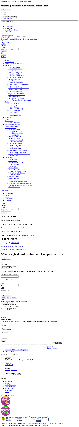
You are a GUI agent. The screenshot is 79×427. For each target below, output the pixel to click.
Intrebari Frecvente (10, 385)
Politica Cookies (10, 351)
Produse (3, 57)
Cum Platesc (8, 390)
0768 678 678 (5, 37)
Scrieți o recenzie (6, 259)
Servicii (7, 392)
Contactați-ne (9, 26)
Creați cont (8, 32)
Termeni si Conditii (10, 386)
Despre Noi (8, 381)
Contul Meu (4, 190)
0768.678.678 (15, 243)
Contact (24, 36)
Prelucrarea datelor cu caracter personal (16, 350)
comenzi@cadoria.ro (11, 370)
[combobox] (10, 49)
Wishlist (18, 36)
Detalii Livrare (9, 388)
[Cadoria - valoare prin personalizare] (25, 39)
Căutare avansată (6, 211)
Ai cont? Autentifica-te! (12, 30)
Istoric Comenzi (52, 348)
